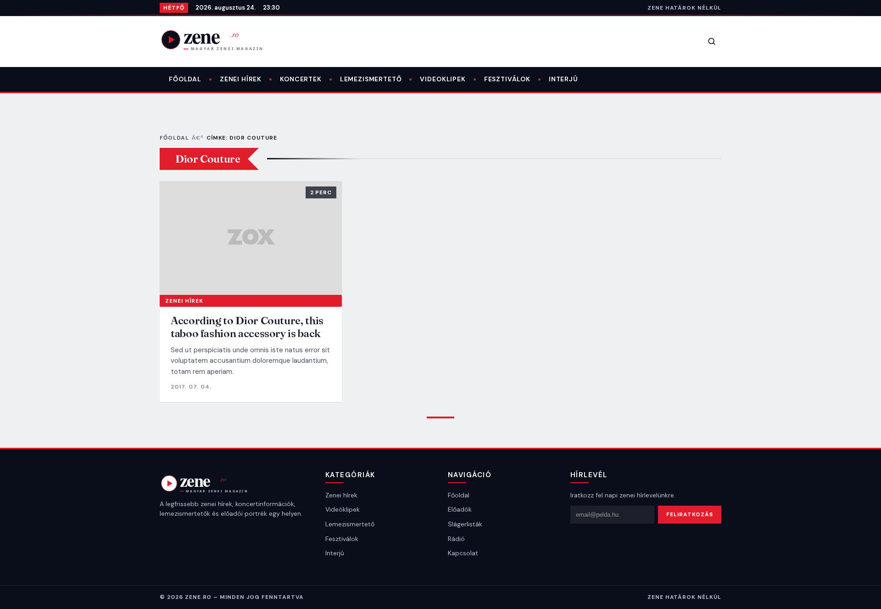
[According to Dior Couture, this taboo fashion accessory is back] (251, 238)
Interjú (563, 79)
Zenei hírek (241, 79)
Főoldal (185, 79)
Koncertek (301, 79)
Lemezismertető (371, 79)
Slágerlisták (465, 524)
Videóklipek (342, 509)
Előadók (460, 509)
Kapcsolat (463, 553)
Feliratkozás (689, 514)
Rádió (456, 539)
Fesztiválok (507, 79)
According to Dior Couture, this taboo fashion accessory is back (247, 327)
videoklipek (442, 79)
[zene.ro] (219, 39)
